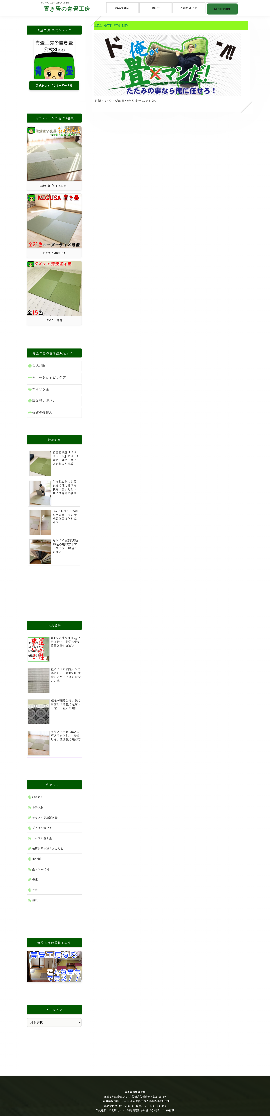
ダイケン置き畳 (42, 828)
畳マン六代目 (40, 869)
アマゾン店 (40, 389)
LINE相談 (168, 1110)
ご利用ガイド (117, 1110)
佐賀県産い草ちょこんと (47, 848)
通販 (35, 900)
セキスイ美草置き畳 (44, 817)
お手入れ (37, 807)
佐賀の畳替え (42, 412)
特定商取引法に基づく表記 (143, 1110)
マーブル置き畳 (42, 838)
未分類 (36, 859)
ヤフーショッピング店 (49, 377)
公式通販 (39, 366)
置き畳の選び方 (44, 401)
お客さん (37, 797)
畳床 (35, 879)
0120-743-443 (157, 1106)
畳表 (35, 890)
